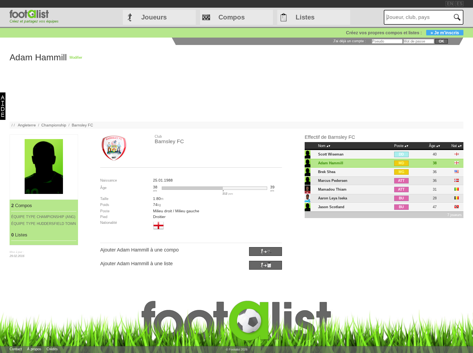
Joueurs (154, 17)
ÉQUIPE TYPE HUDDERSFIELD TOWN (43, 224)
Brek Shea (326, 172)
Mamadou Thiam (332, 189)
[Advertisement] (246, 83)
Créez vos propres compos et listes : (402, 32)
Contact (16, 349)
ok (441, 41)
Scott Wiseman (331, 154)
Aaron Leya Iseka (332, 198)
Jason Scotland (331, 207)
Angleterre (27, 125)
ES (460, 3)
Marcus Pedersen (332, 181)
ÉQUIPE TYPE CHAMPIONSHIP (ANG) (43, 217)
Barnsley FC (82, 125)
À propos (34, 349)
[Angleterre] (158, 230)
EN (450, 3)
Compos (231, 17)
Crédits (52, 349)
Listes (305, 17)
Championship (53, 125)
